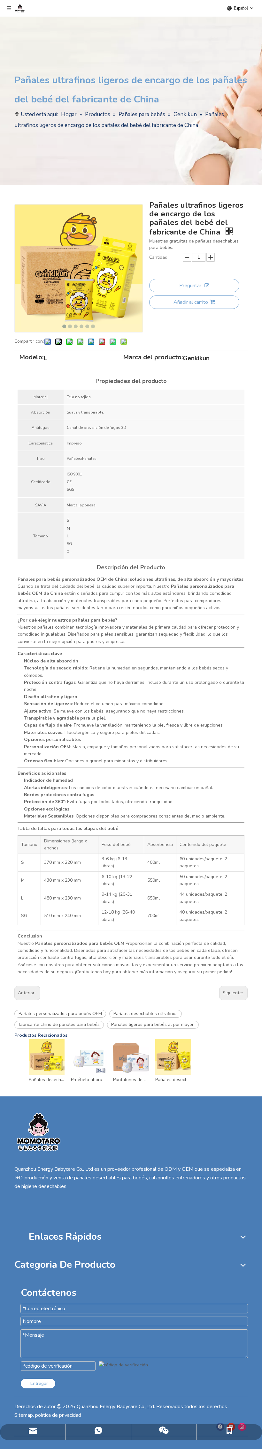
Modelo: (31, 358)
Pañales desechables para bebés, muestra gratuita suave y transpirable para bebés (173, 1080)
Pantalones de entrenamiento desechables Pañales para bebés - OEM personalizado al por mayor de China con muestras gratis (131, 1080)
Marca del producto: (153, 358)
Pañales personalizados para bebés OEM (60, 1014)
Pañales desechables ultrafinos (145, 1014)
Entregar (39, 1383)
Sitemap (23, 1415)
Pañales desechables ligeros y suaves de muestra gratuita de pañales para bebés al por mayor (47, 1080)
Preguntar (190, 285)
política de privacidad (58, 1415)
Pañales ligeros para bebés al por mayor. (153, 1024)
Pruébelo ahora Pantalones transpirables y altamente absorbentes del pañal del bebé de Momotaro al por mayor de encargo (89, 1080)
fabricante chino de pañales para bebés (59, 1024)
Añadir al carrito (190, 302)
